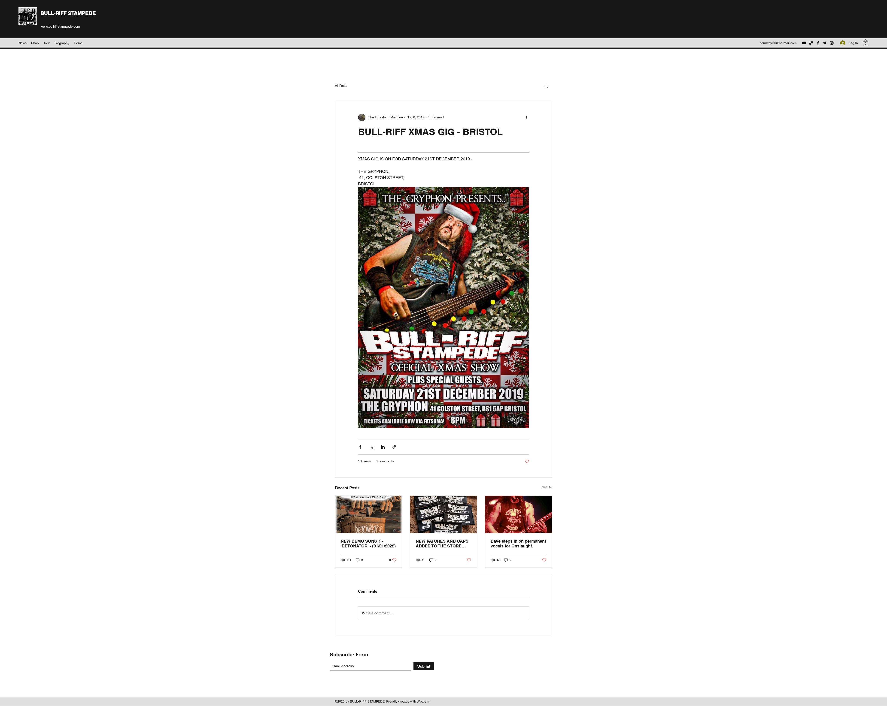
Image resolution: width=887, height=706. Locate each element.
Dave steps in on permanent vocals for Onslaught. (518, 543)
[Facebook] (818, 43)
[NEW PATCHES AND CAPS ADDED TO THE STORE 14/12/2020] (443, 514)
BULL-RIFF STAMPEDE (68, 13)
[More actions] (526, 117)
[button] (865, 42)
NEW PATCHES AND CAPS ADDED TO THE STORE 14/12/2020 (442, 543)
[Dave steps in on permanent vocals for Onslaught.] (518, 514)
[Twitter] (825, 43)
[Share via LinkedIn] (383, 447)
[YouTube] (804, 43)
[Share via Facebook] (360, 447)
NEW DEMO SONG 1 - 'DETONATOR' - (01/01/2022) (368, 543)
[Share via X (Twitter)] (371, 447)
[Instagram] (831, 43)
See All (547, 487)
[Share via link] (394, 447)
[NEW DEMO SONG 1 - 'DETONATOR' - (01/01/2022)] (368, 514)
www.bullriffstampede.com (60, 26)
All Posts (341, 85)
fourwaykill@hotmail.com (778, 43)
